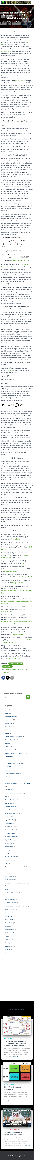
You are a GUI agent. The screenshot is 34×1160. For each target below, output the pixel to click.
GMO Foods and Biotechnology (13, 793)
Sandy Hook (8, 889)
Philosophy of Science (11, 856)
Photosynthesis (9, 860)
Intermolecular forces (10, 806)
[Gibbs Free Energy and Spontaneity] (17, 1071)
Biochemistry (8, 726)
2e (23, 563)
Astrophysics (8, 723)
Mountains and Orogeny (11, 836)
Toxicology (8, 943)
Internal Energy (9, 809)
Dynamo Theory (9, 760)
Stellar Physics (9, 922)
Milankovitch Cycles (10, 830)
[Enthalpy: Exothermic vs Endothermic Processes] (17, 1117)
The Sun (7, 936)
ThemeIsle (23, 1156)
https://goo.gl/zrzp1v (14, 658)
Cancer (7, 733)
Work (6, 953)
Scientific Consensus (10, 902)
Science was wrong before (12, 899)
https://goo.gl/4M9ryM (25, 577)
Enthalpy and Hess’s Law (16, 663)
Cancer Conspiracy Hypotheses (13, 736)
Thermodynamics (7, 666)
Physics (26, 669)
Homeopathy (8, 803)
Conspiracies (8, 756)
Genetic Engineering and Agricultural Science (17, 783)
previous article (20, 80)
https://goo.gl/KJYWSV (18, 583)
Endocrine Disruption (10, 770)
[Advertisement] (17, 978)
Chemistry (8, 669)
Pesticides (7, 853)
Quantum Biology (9, 876)
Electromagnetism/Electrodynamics (14, 763)
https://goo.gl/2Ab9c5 (7, 611)
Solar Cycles (8, 916)
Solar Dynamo (9, 919)
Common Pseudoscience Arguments (15, 753)
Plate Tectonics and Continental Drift (15, 866)
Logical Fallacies (9, 820)
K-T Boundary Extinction (11, 813)
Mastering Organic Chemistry (20, 260)
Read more (15, 1056)
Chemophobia (9, 746)
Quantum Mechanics (10, 879)
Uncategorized (9, 946)
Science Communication (11, 892)
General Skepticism (10, 780)
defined (10, 370)
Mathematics (8, 823)
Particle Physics (9, 846)
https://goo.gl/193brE (10, 571)
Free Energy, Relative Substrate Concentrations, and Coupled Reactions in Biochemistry (15, 1043)
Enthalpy (14, 669)
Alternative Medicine (10, 716)
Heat (6, 796)
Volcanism (7, 949)
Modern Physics (9, 833)
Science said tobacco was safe (13, 896)
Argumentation (9, 719)
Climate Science (9, 750)
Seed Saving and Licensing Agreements (16, 906)
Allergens (7, 713)
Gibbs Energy (8, 789)
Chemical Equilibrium (10, 740)
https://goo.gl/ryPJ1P (17, 634)
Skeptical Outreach (10, 909)
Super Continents (9, 929)
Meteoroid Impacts (10, 826)
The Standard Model (10, 933)
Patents (7, 850)
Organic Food (8, 843)
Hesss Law (20, 669)
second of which (6, 51)
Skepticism (8, 912)
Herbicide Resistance (10, 799)
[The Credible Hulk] (17, 2)
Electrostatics (8, 766)
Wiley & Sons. (15, 539)
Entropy (7, 776)
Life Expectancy (9, 816)
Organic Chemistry (10, 840)
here (12, 187)
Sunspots (7, 926)
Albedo (7, 709)
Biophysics (8, 730)
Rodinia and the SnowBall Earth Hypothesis (17, 883)
